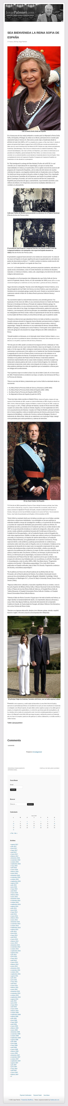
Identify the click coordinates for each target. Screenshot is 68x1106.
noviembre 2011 (15, 970)
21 (40, 825)
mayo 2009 (14, 1022)
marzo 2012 (14, 962)
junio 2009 (14, 1020)
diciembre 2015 (15, 875)
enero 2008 (14, 1053)
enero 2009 (14, 1030)
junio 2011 (14, 979)
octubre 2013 (15, 925)
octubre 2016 (15, 862)
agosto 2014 (14, 906)
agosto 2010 (14, 999)
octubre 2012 (15, 949)
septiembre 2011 (16, 974)
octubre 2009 (15, 1012)
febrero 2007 (14, 1074)
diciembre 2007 (15, 1055)
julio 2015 (14, 885)
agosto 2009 (14, 1016)
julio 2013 (14, 931)
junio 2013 (14, 933)
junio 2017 (14, 848)
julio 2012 (14, 954)
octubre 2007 (15, 1059)
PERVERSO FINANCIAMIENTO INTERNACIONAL (16, 769)
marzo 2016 (14, 869)
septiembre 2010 (16, 997)
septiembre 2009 (16, 1014)
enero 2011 (14, 989)
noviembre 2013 (15, 923)
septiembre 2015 (16, 881)
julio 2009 (14, 1018)
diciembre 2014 (15, 898)
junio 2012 (14, 956)
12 (27, 823)
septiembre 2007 (16, 1061)
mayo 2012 (14, 958)
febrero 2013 (14, 941)
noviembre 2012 (15, 947)
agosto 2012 (14, 952)
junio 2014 (14, 910)
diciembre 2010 (15, 991)
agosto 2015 (14, 883)
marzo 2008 (14, 1049)
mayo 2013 (14, 935)
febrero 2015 (14, 894)
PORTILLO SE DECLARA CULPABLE (49, 768)
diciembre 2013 (15, 921)
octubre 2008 (15, 1035)
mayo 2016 (14, 865)
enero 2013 (14, 943)
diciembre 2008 (15, 1032)
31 (13, 829)
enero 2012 (14, 966)
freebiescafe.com (54, 1099)
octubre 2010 (15, 995)
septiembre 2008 (16, 1037)
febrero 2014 (14, 918)
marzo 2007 (14, 1072)
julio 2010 (14, 1001)
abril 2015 (14, 891)
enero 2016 (14, 873)
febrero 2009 (14, 1028)
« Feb (11, 833)
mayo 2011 (14, 981)
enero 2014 (14, 920)
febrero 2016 (14, 871)
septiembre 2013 (16, 927)
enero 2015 (14, 896)
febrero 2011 (14, 987)
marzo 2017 (14, 854)
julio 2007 (14, 1064)
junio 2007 (14, 1066)
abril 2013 (14, 937)
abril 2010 (14, 1006)
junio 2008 (14, 1043)
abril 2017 (14, 852)
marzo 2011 (14, 985)
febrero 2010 (14, 1010)
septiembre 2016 (16, 863)
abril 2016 (14, 867)
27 (34, 827)
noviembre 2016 (15, 860)
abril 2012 (14, 960)
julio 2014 (14, 908)
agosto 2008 (14, 1039)
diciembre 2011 (15, 968)
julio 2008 (14, 1041)
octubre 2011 (15, 972)
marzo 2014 (14, 916)
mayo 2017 (14, 850)
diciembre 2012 (15, 945)
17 (13, 825)
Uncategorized (37, 752)
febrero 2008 (14, 1051)
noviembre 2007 (15, 1057)
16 (54, 823)
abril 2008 (14, 1047)
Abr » (15, 833)
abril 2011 (14, 983)
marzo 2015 (14, 892)
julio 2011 (13, 977)
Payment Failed (37, 1095)
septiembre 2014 (16, 904)
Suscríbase (46, 1095)
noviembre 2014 (15, 900)
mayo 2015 (14, 889)
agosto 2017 (14, 844)
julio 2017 (14, 846)
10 (13, 823)
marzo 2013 (14, 939)
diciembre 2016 (15, 858)
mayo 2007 (14, 1068)
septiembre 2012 (16, 950)
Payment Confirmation (25, 1095)
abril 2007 (14, 1070)
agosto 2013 (14, 929)
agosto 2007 (14, 1063)
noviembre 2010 (15, 993)
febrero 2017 (14, 856)
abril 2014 (14, 914)
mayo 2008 (14, 1045)
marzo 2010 (14, 1008)
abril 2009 (14, 1024)
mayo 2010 (14, 1005)
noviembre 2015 (15, 877)
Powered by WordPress (27, 1099)
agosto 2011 (14, 976)
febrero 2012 (14, 964)
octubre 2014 (15, 902)
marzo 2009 (14, 1026)
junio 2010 (14, 1003)
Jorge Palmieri (23, 41)
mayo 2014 (14, 912)
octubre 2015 (15, 879)
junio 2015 (14, 887)
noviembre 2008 (15, 1034)
